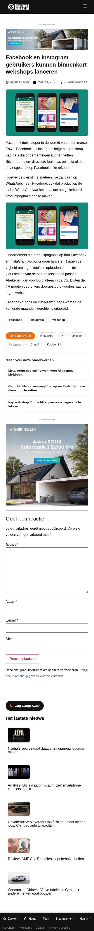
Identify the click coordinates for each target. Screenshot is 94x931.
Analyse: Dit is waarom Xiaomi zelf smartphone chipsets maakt (44, 787)
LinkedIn (77, 335)
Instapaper (15, 344)
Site (9, 639)
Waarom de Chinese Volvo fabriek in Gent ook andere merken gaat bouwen (43, 891)
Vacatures (26, 928)
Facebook (15, 319)
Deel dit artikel (20, 336)
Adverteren (9, 928)
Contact (40, 928)
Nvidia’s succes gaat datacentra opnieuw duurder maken (46, 750)
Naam (11, 601)
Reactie (12, 544)
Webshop (58, 319)
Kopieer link (54, 344)
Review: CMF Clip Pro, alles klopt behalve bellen (46, 859)
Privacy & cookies (59, 928)
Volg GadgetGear (27, 706)
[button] (84, 5)
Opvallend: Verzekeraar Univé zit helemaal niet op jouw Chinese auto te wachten (46, 823)
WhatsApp (46, 335)
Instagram (37, 319)
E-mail (35, 344)
